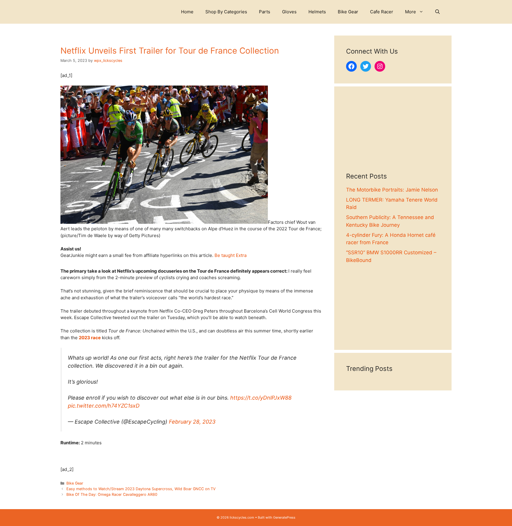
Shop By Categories (226, 12)
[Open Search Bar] (437, 12)
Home (187, 12)
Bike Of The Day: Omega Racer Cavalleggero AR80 (111, 494)
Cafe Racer (381, 12)
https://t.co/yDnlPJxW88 (261, 398)
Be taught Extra (231, 255)
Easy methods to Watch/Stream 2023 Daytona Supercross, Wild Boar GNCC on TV (141, 489)
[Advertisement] (393, 135)
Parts (264, 12)
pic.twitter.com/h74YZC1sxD (104, 406)
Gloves (289, 12)
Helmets (317, 12)
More (410, 12)
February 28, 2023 (192, 422)
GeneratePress (284, 517)
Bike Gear (348, 12)
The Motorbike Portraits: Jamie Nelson (392, 190)
